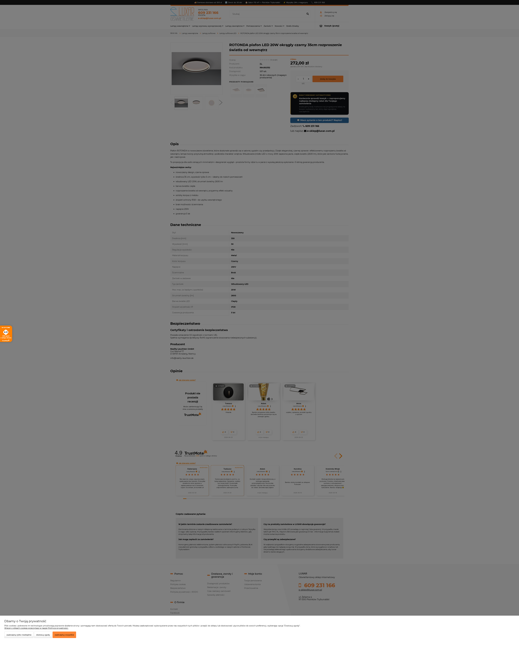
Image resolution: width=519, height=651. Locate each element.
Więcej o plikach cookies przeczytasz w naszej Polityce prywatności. (36, 628)
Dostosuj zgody (43, 635)
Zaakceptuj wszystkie (64, 635)
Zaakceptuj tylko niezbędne (18, 635)
